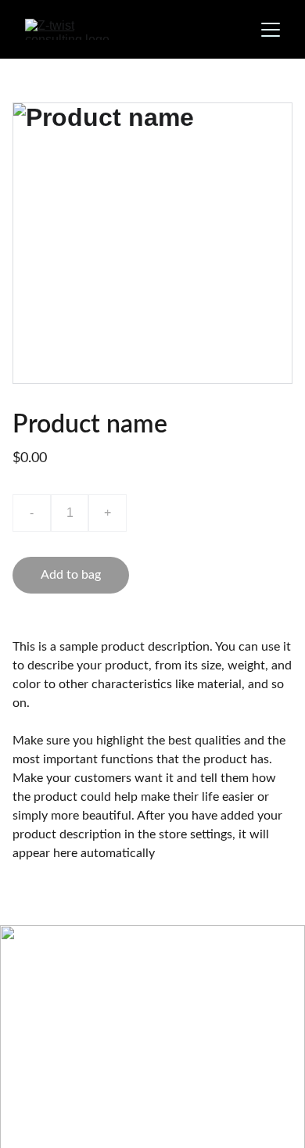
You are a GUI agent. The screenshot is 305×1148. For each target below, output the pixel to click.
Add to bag (71, 575)
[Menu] (270, 30)
